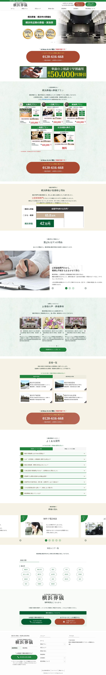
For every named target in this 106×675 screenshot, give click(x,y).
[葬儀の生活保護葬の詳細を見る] (64, 138)
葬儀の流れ (43, 651)
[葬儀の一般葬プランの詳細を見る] (41, 138)
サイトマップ (54, 670)
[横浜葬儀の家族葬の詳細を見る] (75, 113)
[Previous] (53, 288)
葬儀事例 (42, 654)
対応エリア (43, 647)
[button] (51, 42)
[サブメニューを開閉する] (65, 644)
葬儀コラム (61, 670)
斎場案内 (42, 657)
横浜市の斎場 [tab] (36, 376)
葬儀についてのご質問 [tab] (70, 449)
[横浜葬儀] (20, 4)
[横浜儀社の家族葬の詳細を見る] (52, 113)
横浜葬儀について (45, 661)
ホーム (42, 640)
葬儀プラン (43, 644)
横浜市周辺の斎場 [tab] (70, 376)
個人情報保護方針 (46, 670)
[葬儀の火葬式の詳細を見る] (30, 113)
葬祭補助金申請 (46, 99)
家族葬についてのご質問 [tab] (36, 449)
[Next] (85, 288)
